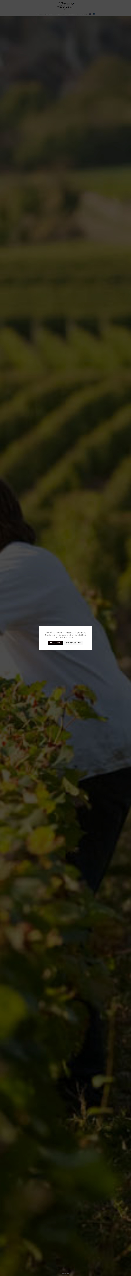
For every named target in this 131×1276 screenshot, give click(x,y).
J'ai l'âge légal (55, 642)
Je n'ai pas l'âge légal (73, 642)
